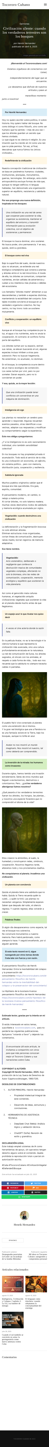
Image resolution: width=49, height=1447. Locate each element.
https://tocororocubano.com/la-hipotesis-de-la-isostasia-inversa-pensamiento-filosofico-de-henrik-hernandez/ (24, 1001)
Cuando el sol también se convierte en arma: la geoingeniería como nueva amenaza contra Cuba (12, 1339)
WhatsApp (25, 1197)
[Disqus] (24, 1393)
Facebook (14, 1183)
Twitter (37, 1183)
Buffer (37, 1192)
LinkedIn (14, 1192)
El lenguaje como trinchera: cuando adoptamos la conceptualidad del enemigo (33, 1303)
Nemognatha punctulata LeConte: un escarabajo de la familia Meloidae (12, 1256)
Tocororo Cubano (16, 5)
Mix (37, 1188)
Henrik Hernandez (26, 43)
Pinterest (14, 1188)
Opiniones (24, 23)
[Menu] (44, 4)
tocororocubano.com (25, 1027)
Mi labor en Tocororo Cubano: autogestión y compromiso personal (37, 1256)
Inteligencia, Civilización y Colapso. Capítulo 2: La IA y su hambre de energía (12, 1302)
